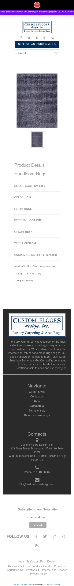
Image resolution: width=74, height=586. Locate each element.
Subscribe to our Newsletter (38, 509)
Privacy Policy (38, 573)
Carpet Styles (37, 391)
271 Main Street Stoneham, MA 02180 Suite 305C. (37, 450)
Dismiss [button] (70, 11)
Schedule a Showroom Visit (36, 44)
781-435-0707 (41, 472)
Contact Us (37, 396)
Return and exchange (37, 415)
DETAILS (61, 11)
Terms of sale (37, 410)
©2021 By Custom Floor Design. (37, 561)
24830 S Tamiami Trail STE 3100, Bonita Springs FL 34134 (37, 457)
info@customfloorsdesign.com (37, 484)
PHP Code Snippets (23, 584)
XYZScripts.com (52, 584)
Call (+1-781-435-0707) (29, 273)
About (37, 401)
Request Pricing (25, 280)
